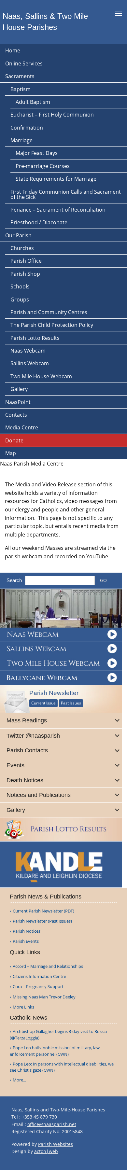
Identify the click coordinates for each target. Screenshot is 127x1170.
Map (10, 453)
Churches (22, 248)
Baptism (20, 89)
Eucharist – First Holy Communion (52, 114)
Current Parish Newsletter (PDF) (43, 911)
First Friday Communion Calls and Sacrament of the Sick (65, 194)
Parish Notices (26, 931)
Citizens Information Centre (39, 976)
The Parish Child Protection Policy (51, 324)
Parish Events (26, 941)
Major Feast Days (37, 153)
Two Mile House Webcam (41, 376)
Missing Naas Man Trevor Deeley (44, 997)
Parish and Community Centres (48, 312)
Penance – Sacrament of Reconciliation (58, 209)
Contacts (16, 414)
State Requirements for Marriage (56, 178)
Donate (14, 440)
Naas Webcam (28, 350)
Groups (19, 299)
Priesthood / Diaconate (38, 222)
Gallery (19, 389)
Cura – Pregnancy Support (38, 986)
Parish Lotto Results (35, 337)
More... (19, 1080)
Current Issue (43, 703)
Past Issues (71, 703)
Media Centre (21, 427)
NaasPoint (18, 402)
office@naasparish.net (51, 1124)
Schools (20, 286)
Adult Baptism (33, 101)
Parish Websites (55, 1144)
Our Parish (18, 235)
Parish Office (26, 260)
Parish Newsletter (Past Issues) (42, 921)
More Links (23, 1007)
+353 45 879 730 (39, 1117)
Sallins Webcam (29, 363)
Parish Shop (25, 273)
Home (12, 50)
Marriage (21, 140)
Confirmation (26, 127)
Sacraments (20, 76)
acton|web (46, 1151)
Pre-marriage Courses (43, 166)
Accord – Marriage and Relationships (48, 966)
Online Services (24, 63)
